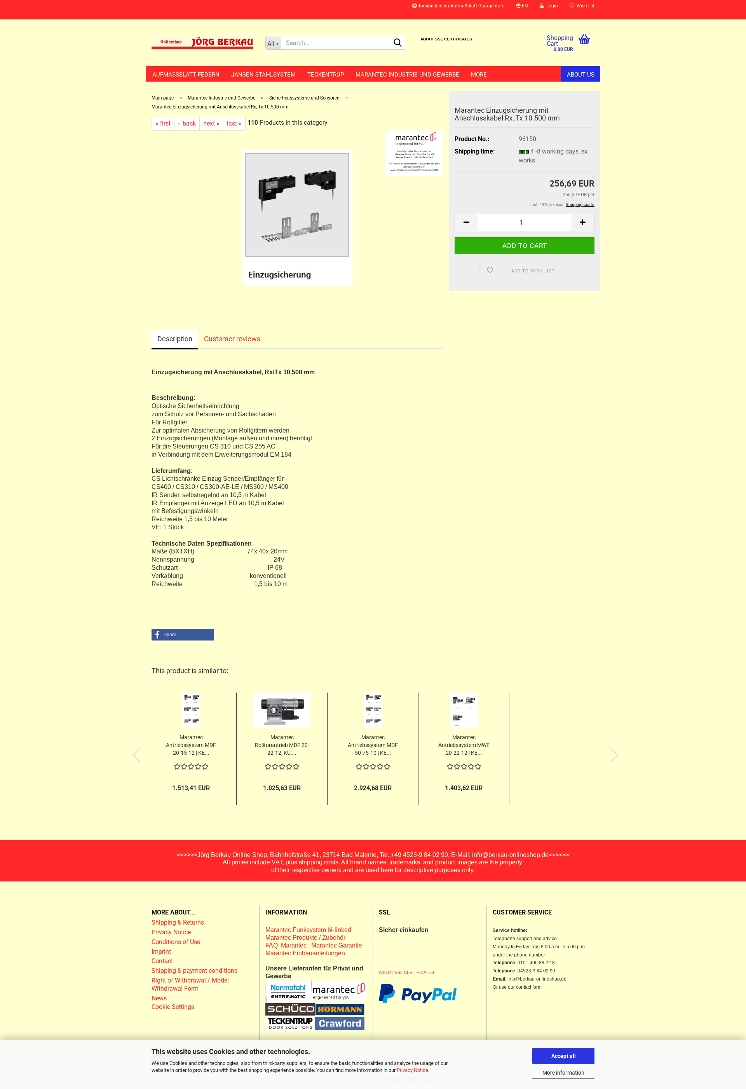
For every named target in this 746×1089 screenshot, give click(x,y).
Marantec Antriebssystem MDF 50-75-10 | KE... (373, 745)
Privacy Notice (412, 1070)
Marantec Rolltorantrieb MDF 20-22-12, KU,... (282, 745)
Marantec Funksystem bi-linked (308, 930)
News (159, 998)
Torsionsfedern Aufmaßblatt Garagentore (460, 6)
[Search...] (397, 43)
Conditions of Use (176, 942)
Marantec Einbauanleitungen (305, 953)
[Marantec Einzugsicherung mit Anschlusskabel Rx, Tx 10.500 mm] (297, 217)
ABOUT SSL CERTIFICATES (446, 39)
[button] (522, 9)
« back (187, 123)
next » (211, 123)
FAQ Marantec (286, 945)
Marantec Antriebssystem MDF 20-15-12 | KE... (191, 745)
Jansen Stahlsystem (263, 74)
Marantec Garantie (336, 945)
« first (163, 123)
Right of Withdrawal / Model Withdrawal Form (190, 984)
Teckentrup (325, 74)
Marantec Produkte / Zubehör (305, 937)
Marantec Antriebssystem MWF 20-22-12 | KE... (464, 745)
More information (563, 1073)
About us (580, 74)
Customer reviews (232, 339)
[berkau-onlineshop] (203, 42)
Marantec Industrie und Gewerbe (407, 74)
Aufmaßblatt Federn (186, 74)
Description (174, 339)
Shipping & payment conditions (194, 970)
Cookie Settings (173, 1006)
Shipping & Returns (178, 922)
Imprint (161, 951)
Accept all (563, 1056)
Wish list (584, 6)
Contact (162, 961)
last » (234, 123)
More (479, 74)
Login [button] (551, 6)
